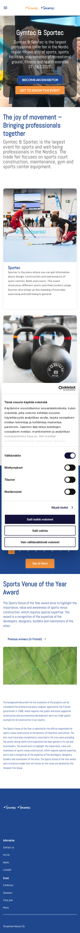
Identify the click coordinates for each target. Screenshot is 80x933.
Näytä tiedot (59, 507)
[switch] (70, 467)
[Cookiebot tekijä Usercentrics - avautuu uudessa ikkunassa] (59, 388)
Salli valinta (40, 530)
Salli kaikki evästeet (40, 519)
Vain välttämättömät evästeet (40, 542)
